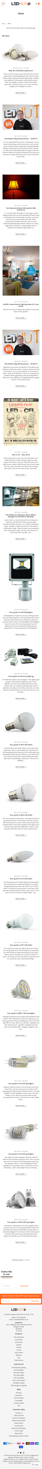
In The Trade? (18, 1431)
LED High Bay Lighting (19, 1367)
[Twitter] (20, 1452)
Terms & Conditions (18, 1418)
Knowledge (18, 1400)
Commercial (19, 1342)
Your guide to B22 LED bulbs (21, 815)
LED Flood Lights (18, 1375)
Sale (18, 1358)
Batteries (19, 1355)
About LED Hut (19, 1415)
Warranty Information (19, 1428)
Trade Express (18, 1360)
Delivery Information (18, 1420)
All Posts (5, 36)
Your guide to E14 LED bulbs (21, 879)
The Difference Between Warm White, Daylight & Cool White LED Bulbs (21, 516)
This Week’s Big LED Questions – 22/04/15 (21, 364)
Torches (18, 1350)
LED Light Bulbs (19, 1337)
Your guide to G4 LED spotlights (21, 1083)
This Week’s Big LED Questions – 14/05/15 (21, 139)
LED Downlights (19, 1370)
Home (3, 23)
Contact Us (18, 1413)
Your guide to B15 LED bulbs (21, 745)
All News (19, 1393)
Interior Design (19, 1398)
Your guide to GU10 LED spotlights (21, 1222)
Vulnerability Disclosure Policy (19, 1436)
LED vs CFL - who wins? (21, 455)
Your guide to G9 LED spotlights (21, 1154)
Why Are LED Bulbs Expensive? (21, 71)
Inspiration (18, 1395)
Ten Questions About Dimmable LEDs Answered (21, 209)
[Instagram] (23, 1452)
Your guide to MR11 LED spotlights (21, 1013)
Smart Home (19, 1352)
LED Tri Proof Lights (18, 1380)
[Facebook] (18, 1452)
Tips (18, 1405)
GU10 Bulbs (19, 1340)
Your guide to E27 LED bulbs (21, 945)
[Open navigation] (3, 3)
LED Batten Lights (19, 1383)
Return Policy (18, 1423)
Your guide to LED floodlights (21, 612)
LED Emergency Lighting (19, 1385)
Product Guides (19, 1403)
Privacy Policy (18, 1426)
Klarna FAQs (19, 1433)
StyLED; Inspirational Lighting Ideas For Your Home (21, 305)
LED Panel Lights (18, 1373)
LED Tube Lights (19, 1378)
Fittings (18, 1347)
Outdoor (18, 1345)
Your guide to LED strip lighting (21, 676)
